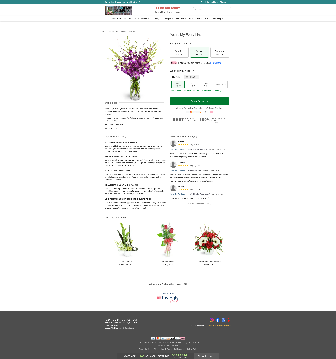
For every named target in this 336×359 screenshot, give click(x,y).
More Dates (221, 84)
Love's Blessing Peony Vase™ (199, 194)
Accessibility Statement (175, 349)
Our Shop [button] (217, 18)
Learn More (215, 62)
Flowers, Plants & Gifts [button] (199, 18)
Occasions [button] (143, 18)
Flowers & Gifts (113, 31)
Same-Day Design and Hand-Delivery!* (122, 2)
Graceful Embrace (194, 170)
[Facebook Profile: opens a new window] (217, 320)
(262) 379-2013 (111, 325)
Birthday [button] (156, 18)
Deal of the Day (119, 18)
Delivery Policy (192, 349)
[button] (329, 348)
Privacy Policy (159, 349)
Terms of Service (145, 349)
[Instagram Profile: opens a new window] (212, 320)
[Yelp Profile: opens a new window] (229, 320)
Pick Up (193, 77)
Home (102, 31)
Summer (132, 18)
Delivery (179, 77)
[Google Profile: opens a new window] (223, 320)
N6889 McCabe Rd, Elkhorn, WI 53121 (121, 322)
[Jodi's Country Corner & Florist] (124, 10)
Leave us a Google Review (218, 325)
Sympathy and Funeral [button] (174, 18)
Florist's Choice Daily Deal (197, 149)
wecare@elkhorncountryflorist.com (119, 328)
